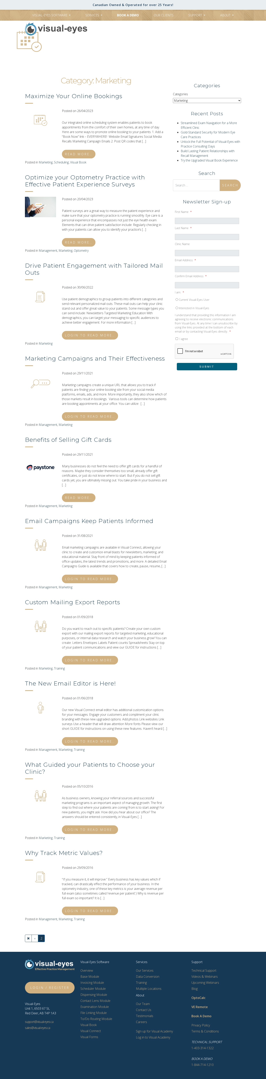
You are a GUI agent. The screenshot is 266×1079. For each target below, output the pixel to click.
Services (92, 15)
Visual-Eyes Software (50, 15)
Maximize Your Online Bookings (73, 96)
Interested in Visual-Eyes (194, 308)
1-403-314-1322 (136, 50)
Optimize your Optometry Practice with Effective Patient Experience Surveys (85, 181)
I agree (183, 339)
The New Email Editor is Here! (70, 683)
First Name (183, 212)
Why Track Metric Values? (64, 853)
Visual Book (78, 162)
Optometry (81, 250)
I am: (179, 292)
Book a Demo (128, 15)
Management (48, 250)
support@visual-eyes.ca (39, 1022)
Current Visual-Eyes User (194, 300)
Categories (180, 94)
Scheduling (61, 162)
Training (59, 668)
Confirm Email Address (191, 276)
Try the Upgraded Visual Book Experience (209, 160)
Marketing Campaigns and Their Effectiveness (95, 358)
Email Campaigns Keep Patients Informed (89, 521)
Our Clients (164, 15)
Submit (206, 366)
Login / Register (49, 987)
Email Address (185, 260)
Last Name (183, 228)
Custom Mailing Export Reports (72, 602)
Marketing (46, 162)
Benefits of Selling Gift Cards (68, 439)
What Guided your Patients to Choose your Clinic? (90, 768)
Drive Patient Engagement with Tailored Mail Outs (94, 269)
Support (195, 15)
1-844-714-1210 (202, 1065)
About (225, 15)
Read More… (78, 154)
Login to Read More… (90, 335)
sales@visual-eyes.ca (37, 1028)
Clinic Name (182, 244)
